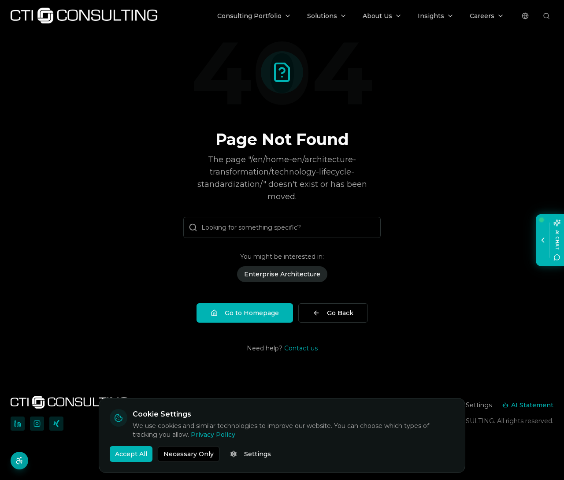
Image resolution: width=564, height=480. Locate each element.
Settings (257, 454)
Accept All (131, 454)
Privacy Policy (213, 435)
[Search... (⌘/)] (546, 16)
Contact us (301, 348)
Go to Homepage (252, 313)
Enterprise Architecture (282, 274)
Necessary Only (188, 454)
